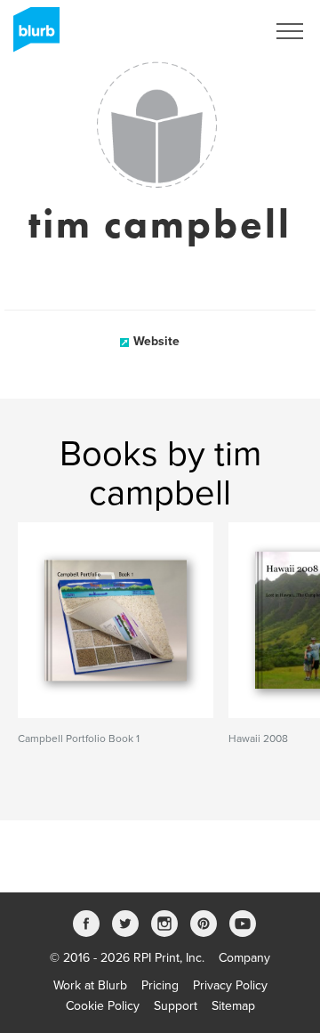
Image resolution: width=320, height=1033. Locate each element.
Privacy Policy (230, 985)
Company (244, 957)
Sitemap (233, 1005)
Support (175, 1005)
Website (156, 341)
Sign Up (220, 31)
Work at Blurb (90, 985)
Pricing (160, 985)
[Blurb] (31, 35)
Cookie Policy (103, 1005)
